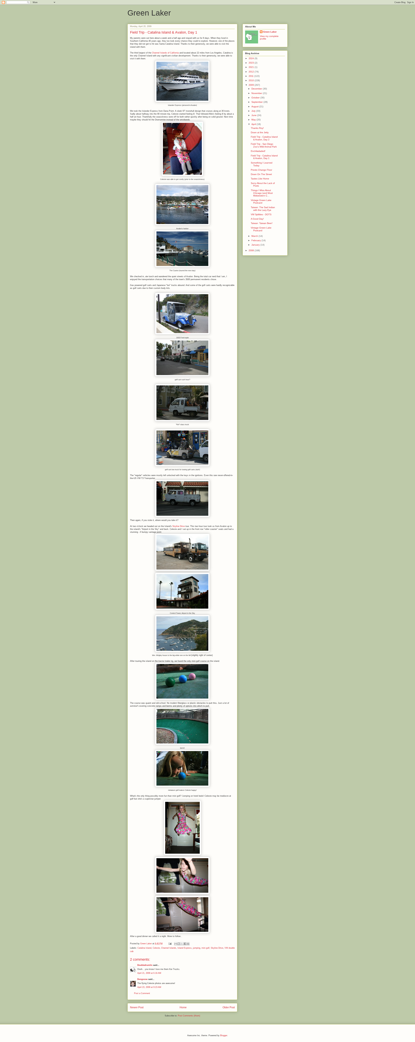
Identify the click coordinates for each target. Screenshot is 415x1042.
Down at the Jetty (260, 132)
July (253, 111)
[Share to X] (182, 943)
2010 (252, 80)
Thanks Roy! (257, 128)
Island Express (185, 948)
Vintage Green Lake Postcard (261, 201)
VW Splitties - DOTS (261, 214)
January (255, 244)
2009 (252, 85)
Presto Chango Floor (261, 170)
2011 (251, 76)
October (255, 97)
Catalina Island (144, 948)
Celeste (156, 948)
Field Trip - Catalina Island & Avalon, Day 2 (264, 138)
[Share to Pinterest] (188, 943)
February (256, 240)
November (257, 93)
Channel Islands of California (165, 53)
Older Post (229, 1007)
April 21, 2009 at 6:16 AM (149, 973)
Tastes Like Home (260, 178)
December (257, 88)
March (255, 236)
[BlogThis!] (178, 943)
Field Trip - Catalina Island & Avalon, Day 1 (264, 157)
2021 (252, 67)
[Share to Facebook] (185, 943)
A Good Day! (257, 219)
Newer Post (136, 1007)
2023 (252, 62)
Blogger (223, 1035)
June (254, 115)
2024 (252, 58)
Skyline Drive (178, 526)
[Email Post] (169, 943)
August (255, 106)
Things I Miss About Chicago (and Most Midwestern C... (262, 193)
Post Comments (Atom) (189, 1015)
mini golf (205, 948)
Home (183, 1007)
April (254, 124)
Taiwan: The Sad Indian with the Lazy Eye (263, 208)
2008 (252, 250)
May (253, 119)
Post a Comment (142, 993)
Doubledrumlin (144, 965)
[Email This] (175, 943)
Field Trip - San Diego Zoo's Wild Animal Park (264, 145)
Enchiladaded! (258, 151)
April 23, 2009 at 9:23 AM (149, 987)
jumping (196, 948)
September (257, 102)
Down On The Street (261, 174)
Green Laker (149, 13)
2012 (252, 71)
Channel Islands (168, 948)
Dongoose (142, 979)
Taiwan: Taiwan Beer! (262, 223)
